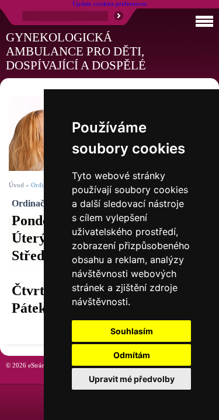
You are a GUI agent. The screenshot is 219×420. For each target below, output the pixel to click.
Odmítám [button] (131, 355)
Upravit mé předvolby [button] (132, 379)
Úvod (16, 184)
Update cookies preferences (109, 3)
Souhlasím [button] (131, 331)
